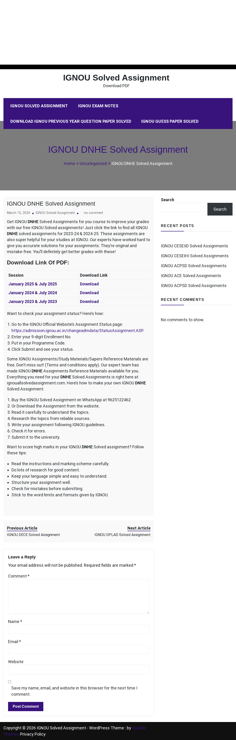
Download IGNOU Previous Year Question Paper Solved (70, 121)
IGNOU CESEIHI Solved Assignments (195, 255)
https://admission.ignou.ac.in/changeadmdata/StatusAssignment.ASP (77, 330)
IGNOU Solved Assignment (116, 77)
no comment (93, 213)
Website (16, 661)
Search (167, 199)
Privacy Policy (33, 734)
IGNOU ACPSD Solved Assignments (194, 265)
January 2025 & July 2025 (33, 284)
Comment (19, 576)
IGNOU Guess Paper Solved (169, 121)
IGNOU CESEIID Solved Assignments (194, 245)
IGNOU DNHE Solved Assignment (51, 203)
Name (15, 621)
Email (14, 641)
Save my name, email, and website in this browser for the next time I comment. (74, 691)
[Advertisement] (118, 32)
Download (89, 284)
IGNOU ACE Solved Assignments (191, 275)
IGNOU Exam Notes (98, 105)
